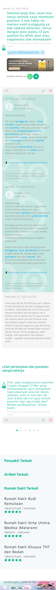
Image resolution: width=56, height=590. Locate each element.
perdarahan (31, 250)
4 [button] (29, 430)
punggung (21, 121)
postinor (15, 127)
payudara (10, 256)
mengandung (24, 130)
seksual (25, 212)
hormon (37, 130)
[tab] (28, 217)
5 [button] (33, 430)
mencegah (16, 140)
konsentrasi (12, 134)
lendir (24, 137)
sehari (33, 149)
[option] (28, 402)
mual (40, 121)
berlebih (43, 215)
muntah (9, 124)
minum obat (25, 146)
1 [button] (17, 430)
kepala (31, 256)
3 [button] (25, 430)
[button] (28, 90)
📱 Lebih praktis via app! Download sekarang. (26, 162)
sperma (40, 140)
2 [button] (21, 430)
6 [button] (38, 430)
